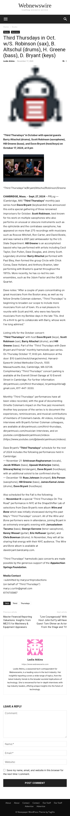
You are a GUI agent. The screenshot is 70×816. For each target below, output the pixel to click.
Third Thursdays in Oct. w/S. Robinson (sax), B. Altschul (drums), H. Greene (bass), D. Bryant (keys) (34, 46)
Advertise (29, 806)
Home (6, 26)
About (8, 802)
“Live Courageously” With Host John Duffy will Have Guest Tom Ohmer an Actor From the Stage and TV (52, 621)
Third (15, 603)
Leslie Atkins (8, 61)
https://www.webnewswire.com (35, 664)
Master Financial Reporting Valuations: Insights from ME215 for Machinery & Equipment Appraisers (17, 621)
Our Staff (47, 802)
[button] (5, 19)
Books (14, 26)
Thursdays (25, 603)
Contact (25, 802)
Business (15, 32)
